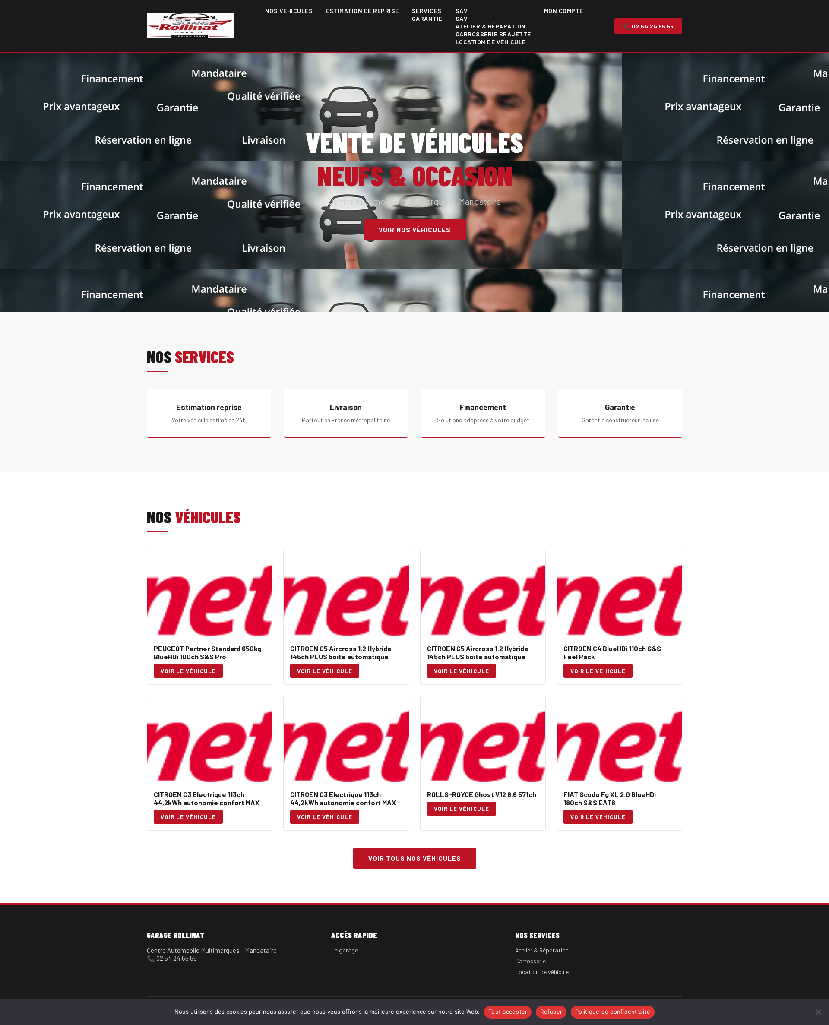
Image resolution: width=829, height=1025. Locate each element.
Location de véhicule (491, 41)
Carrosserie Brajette (493, 34)
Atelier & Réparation (491, 26)
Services (427, 10)
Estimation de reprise (362, 10)
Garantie (427, 18)
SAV (462, 10)
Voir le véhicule (188, 671)
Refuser (551, 1011)
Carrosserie (530, 961)
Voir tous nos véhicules (414, 858)
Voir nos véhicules (415, 230)
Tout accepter (507, 1011)
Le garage (344, 950)
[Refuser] (818, 1012)
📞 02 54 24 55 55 (648, 26)
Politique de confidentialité (612, 1011)
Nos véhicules (289, 10)
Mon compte (563, 10)
